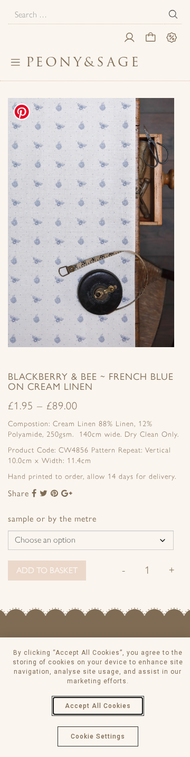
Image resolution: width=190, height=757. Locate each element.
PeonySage (83, 62)
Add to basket (47, 570)
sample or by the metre (52, 519)
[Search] (173, 14)
